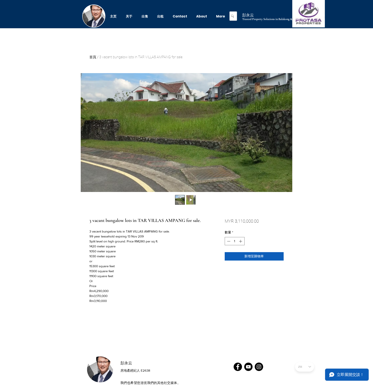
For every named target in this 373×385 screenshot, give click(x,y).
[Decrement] (228, 241)
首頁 (92, 57)
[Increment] (241, 241)
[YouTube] (248, 367)
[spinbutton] (234, 241)
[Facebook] (238, 367)
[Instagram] (259, 367)
